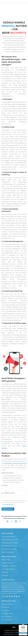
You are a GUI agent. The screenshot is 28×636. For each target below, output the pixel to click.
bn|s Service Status (7, 619)
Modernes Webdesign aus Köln (10, 539)
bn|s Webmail (5, 607)
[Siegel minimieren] (26, 626)
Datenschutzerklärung (8, 504)
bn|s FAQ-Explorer (7, 616)
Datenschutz (5, 575)
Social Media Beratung (7, 552)
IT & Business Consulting (8, 536)
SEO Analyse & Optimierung (9, 546)
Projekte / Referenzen (7, 563)
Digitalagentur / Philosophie (9, 566)
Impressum (7, 632)
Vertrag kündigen (18, 632)
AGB (12, 632)
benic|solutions (11, 630)
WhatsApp (19, 591)
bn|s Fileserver (6, 610)
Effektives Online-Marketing (9, 549)
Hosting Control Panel (7, 604)
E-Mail (22, 587)
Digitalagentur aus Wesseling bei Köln (15, 463)
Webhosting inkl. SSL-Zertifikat (10, 542)
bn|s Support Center (7, 613)
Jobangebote (5, 572)
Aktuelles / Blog (6, 559)
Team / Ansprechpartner (8, 569)
